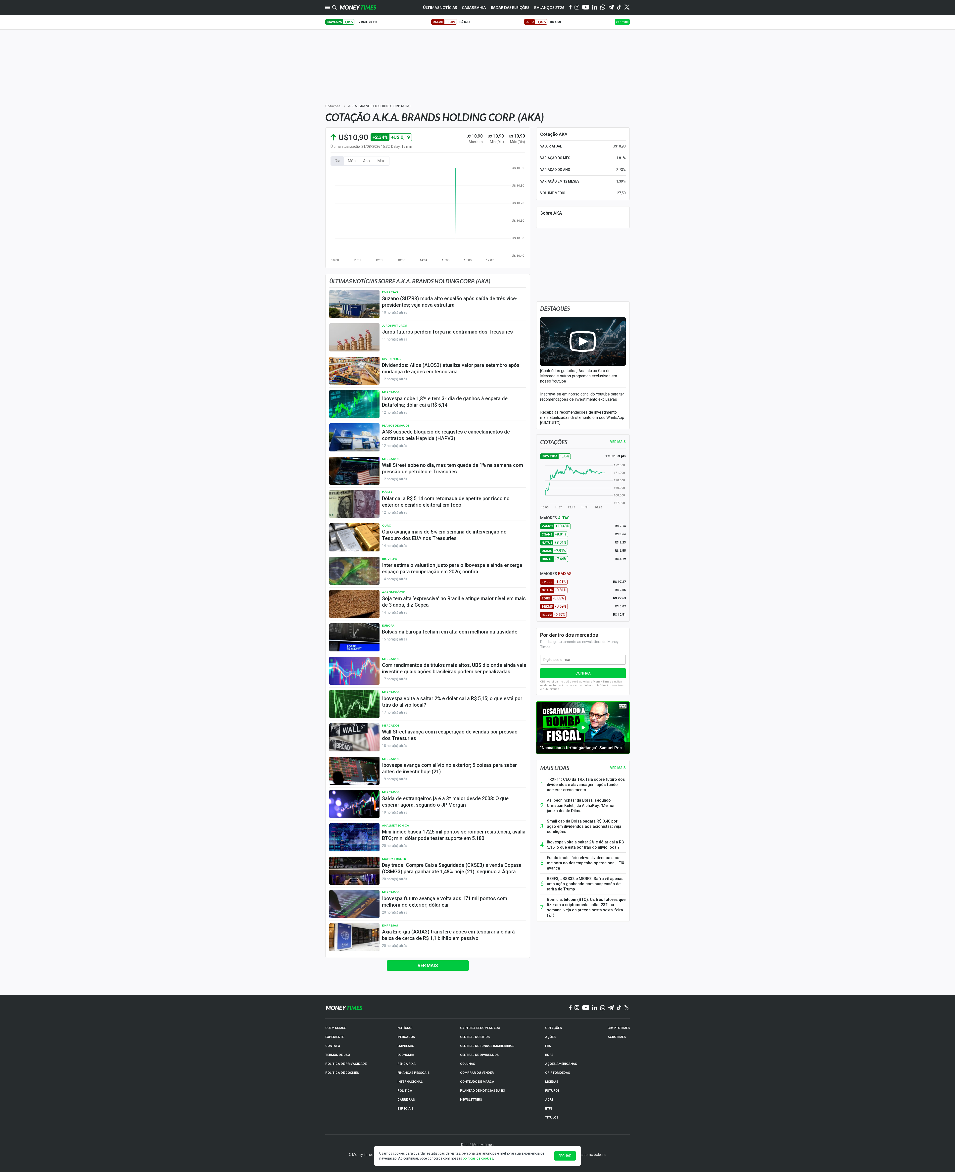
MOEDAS (551, 1081)
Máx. (381, 160)
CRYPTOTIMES (619, 1028)
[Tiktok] (619, 7)
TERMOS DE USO (337, 1055)
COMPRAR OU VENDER (477, 1072)
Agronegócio (393, 592)
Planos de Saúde (395, 425)
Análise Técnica (395, 825)
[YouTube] (585, 7)
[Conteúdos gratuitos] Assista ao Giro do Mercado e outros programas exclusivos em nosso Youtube (578, 376)
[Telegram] (611, 7)
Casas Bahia (474, 7)
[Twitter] (626, 7)
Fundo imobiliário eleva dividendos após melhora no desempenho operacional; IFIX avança (585, 863)
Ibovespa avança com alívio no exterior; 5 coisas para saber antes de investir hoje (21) (449, 768)
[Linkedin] (594, 7)
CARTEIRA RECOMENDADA (480, 1028)
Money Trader (394, 859)
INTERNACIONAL (410, 1081)
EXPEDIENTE (334, 1037)
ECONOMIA (405, 1055)
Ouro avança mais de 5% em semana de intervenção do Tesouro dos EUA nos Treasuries (444, 535)
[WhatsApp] (602, 7)
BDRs (549, 1055)
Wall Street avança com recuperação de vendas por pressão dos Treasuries (450, 735)
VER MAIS (618, 442)
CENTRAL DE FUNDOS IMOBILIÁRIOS (487, 1046)
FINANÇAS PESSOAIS (413, 1072)
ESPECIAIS (405, 1108)
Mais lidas (554, 767)
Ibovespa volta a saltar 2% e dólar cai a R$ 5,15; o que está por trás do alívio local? (452, 701)
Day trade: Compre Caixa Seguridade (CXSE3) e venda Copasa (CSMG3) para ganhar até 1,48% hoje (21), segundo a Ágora (452, 868)
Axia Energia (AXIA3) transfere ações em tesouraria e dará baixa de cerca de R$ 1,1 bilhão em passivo (448, 935)
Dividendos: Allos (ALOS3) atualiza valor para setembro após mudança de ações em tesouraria (451, 368)
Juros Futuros (394, 325)
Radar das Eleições (510, 7)
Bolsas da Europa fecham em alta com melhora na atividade (449, 632)
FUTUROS (552, 1090)
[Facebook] (570, 7)
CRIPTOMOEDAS (557, 1072)
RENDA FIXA (406, 1064)
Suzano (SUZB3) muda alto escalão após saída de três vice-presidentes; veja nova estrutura (450, 301)
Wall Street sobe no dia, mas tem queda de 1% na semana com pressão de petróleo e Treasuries (452, 468)
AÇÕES (550, 1037)
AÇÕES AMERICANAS (561, 1064)
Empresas (390, 292)
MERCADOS (406, 1037)
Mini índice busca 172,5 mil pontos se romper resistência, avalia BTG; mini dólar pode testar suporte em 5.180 (453, 835)
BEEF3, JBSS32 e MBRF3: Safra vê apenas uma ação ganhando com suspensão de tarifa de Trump (585, 883)
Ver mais (428, 965)
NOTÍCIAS (404, 1028)
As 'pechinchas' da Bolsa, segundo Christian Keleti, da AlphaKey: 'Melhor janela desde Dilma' (581, 805)
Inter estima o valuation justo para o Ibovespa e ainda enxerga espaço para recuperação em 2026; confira (452, 568)
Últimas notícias (440, 7)
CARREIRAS (406, 1099)
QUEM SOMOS (335, 1028)
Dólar (387, 492)
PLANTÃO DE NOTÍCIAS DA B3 (482, 1090)
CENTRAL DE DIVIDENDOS (479, 1055)
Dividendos (391, 359)
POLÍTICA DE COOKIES (342, 1072)
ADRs (549, 1099)
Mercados (390, 392)
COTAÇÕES (553, 1028)
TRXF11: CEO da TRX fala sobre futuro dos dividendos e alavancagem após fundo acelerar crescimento (586, 784)
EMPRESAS (405, 1046)
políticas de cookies (478, 1158)
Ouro (386, 525)
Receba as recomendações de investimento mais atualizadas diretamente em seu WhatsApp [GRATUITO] (582, 417)
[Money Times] (358, 7)
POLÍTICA (404, 1090)
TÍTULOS (551, 1117)
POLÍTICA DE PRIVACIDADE (346, 1064)
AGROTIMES (617, 1037)
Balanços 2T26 (549, 7)
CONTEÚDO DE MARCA (477, 1081)
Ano (366, 160)
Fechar (565, 1156)
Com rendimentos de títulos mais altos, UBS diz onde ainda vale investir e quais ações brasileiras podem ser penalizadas (454, 668)
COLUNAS (467, 1064)
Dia (337, 160)
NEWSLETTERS (471, 1099)
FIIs (548, 1046)
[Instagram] (576, 7)
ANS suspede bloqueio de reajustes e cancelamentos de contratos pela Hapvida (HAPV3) (446, 435)
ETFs (549, 1108)
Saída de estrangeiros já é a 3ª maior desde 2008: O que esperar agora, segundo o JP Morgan (445, 801)
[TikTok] (619, 1008)
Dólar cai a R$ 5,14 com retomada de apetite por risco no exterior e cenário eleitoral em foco (446, 501)
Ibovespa (389, 559)
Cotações (332, 106)
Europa (388, 625)
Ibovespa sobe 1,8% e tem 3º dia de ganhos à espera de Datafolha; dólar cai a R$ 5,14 (445, 401)
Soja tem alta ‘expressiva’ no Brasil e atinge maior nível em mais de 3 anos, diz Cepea (454, 601)
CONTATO (332, 1046)
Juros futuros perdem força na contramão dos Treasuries (447, 332)
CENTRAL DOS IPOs (475, 1037)
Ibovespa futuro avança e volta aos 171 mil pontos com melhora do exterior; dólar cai (444, 901)
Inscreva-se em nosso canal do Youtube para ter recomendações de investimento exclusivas (582, 397)
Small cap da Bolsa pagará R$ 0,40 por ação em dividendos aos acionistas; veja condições (584, 826)
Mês (352, 160)
